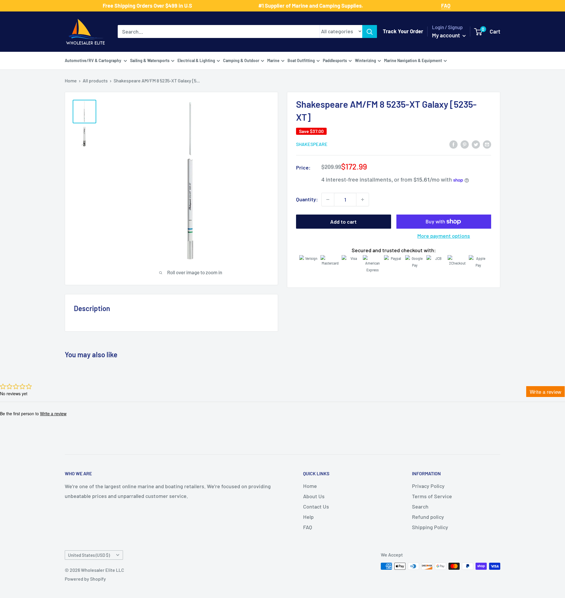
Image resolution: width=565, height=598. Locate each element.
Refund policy (428, 517)
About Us (314, 496)
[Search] (369, 31)
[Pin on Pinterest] (465, 144)
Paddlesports (335, 60)
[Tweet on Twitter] (476, 144)
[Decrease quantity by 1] (328, 199)
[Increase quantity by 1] (362, 199)
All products (95, 80)
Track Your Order (403, 31)
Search (420, 506)
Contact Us (316, 506)
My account (446, 35)
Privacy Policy (428, 486)
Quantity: (307, 199)
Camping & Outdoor (241, 60)
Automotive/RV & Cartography (93, 60)
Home (71, 80)
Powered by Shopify (85, 579)
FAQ (307, 527)
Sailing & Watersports (150, 60)
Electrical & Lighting (196, 60)
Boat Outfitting (301, 60)
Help (308, 517)
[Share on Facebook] (453, 144)
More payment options (443, 235)
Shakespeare (312, 144)
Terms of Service (432, 496)
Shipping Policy (430, 527)
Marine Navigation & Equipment (413, 60)
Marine (273, 60)
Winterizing (365, 60)
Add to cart (343, 221)
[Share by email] (487, 144)
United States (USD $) (89, 555)
